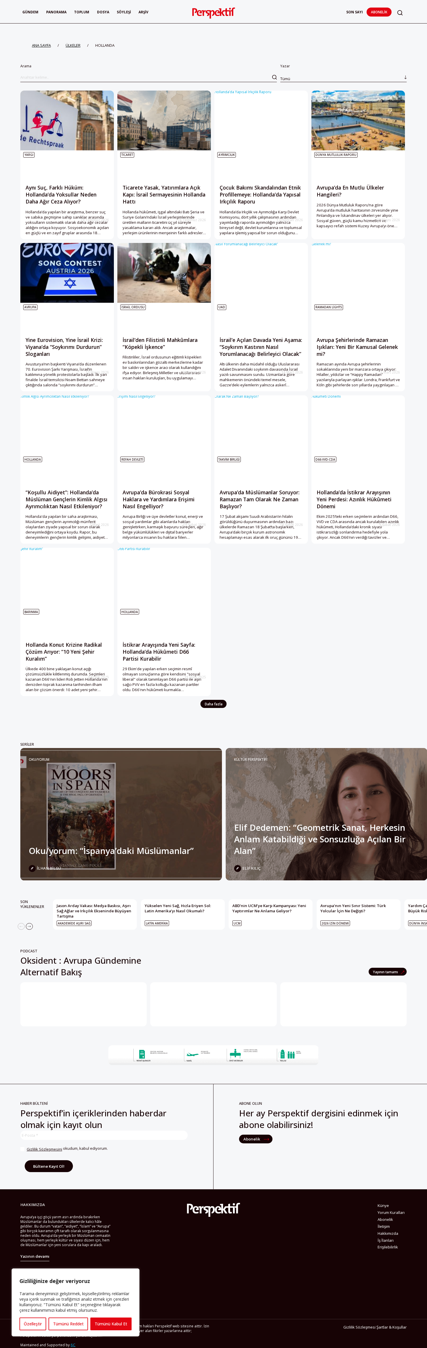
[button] (400, 13)
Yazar (285, 72)
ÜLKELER (73, 45)
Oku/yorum (39, 759)
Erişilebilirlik (388, 1247)
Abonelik (379, 12)
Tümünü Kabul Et (111, 1324)
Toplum (81, 12)
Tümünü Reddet (68, 1324)
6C (73, 1344)
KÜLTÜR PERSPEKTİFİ (250, 759)
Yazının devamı (34, 1256)
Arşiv (143, 12)
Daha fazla (214, 704)
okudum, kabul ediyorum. (67, 1149)
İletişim (384, 1226)
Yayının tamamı (386, 971)
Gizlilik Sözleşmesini (44, 1149)
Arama (25, 66)
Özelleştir (33, 1324)
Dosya (103, 12)
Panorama (56, 12)
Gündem (30, 12)
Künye (383, 1205)
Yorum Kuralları (391, 1212)
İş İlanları (386, 1240)
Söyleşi (124, 12)
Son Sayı (354, 12)
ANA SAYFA (41, 45)
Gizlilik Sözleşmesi (359, 1327)
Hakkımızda (388, 1233)
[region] (75, 1302)
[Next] (29, 926)
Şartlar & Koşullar (391, 1327)
